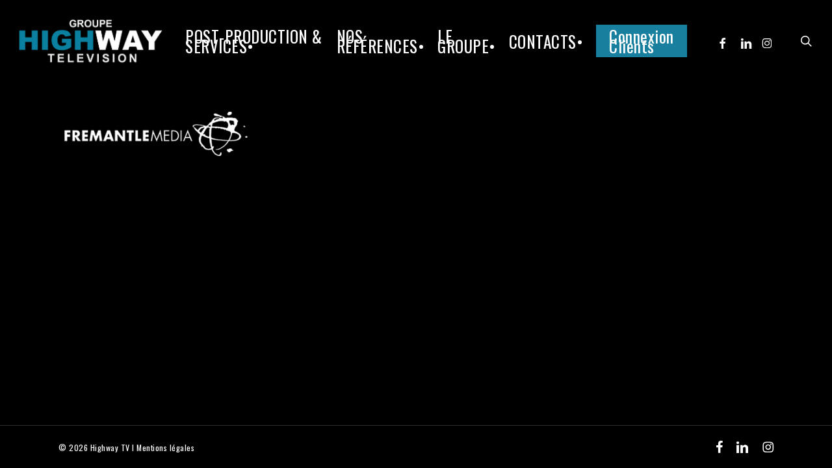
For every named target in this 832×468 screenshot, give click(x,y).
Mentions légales (165, 447)
